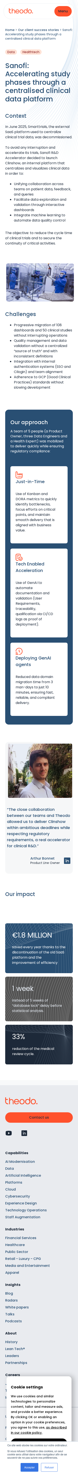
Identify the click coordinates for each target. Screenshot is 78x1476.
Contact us (39, 1117)
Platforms (13, 1182)
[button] (63, 11)
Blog (9, 1293)
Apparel (12, 1272)
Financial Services (20, 1237)
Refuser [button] (49, 1467)
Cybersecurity (17, 1196)
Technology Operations (26, 1210)
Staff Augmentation (22, 1217)
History (11, 1341)
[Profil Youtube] (8, 1133)
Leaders (12, 1355)
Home (10, 30)
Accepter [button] (29, 1467)
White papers (17, 1307)
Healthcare (15, 1244)
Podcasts (13, 1321)
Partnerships (16, 1362)
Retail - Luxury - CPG (23, 1258)
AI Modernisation (20, 1161)
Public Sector (16, 1251)
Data (9, 1168)
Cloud (10, 1189)
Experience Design (21, 1203)
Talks (10, 1314)
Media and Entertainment (27, 1265)
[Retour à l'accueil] (21, 11)
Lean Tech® (15, 1348)
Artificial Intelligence (23, 1175)
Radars (11, 1300)
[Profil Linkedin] (24, 1133)
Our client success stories (38, 30)
